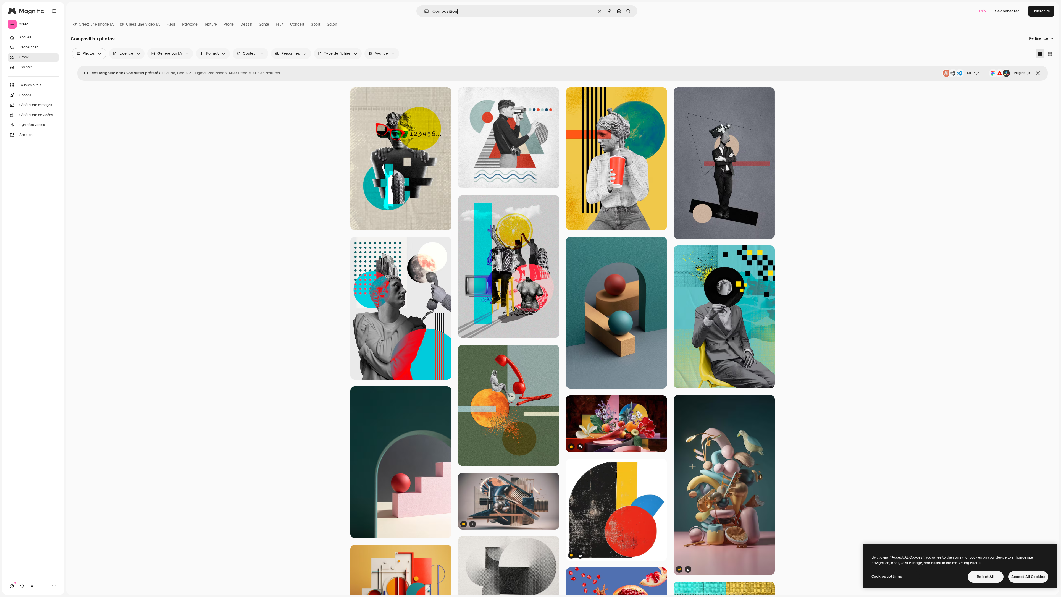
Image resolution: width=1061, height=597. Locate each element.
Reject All (985, 576)
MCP (971, 73)
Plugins (1019, 73)
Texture (210, 24)
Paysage (190, 24)
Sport (315, 24)
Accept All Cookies (1028, 576)
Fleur (170, 24)
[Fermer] (1037, 73)
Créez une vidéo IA (143, 24)
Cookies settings (886, 576)
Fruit (279, 24)
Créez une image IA (96, 24)
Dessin (246, 24)
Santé (264, 24)
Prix (983, 11)
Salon (332, 24)
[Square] (1050, 53)
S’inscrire (1041, 11)
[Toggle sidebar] (54, 11)
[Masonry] (1040, 53)
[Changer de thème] (32, 586)
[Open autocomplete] (424, 11)
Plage (229, 24)
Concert (297, 24)
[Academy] (22, 586)
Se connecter (1007, 11)
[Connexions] (12, 586)
